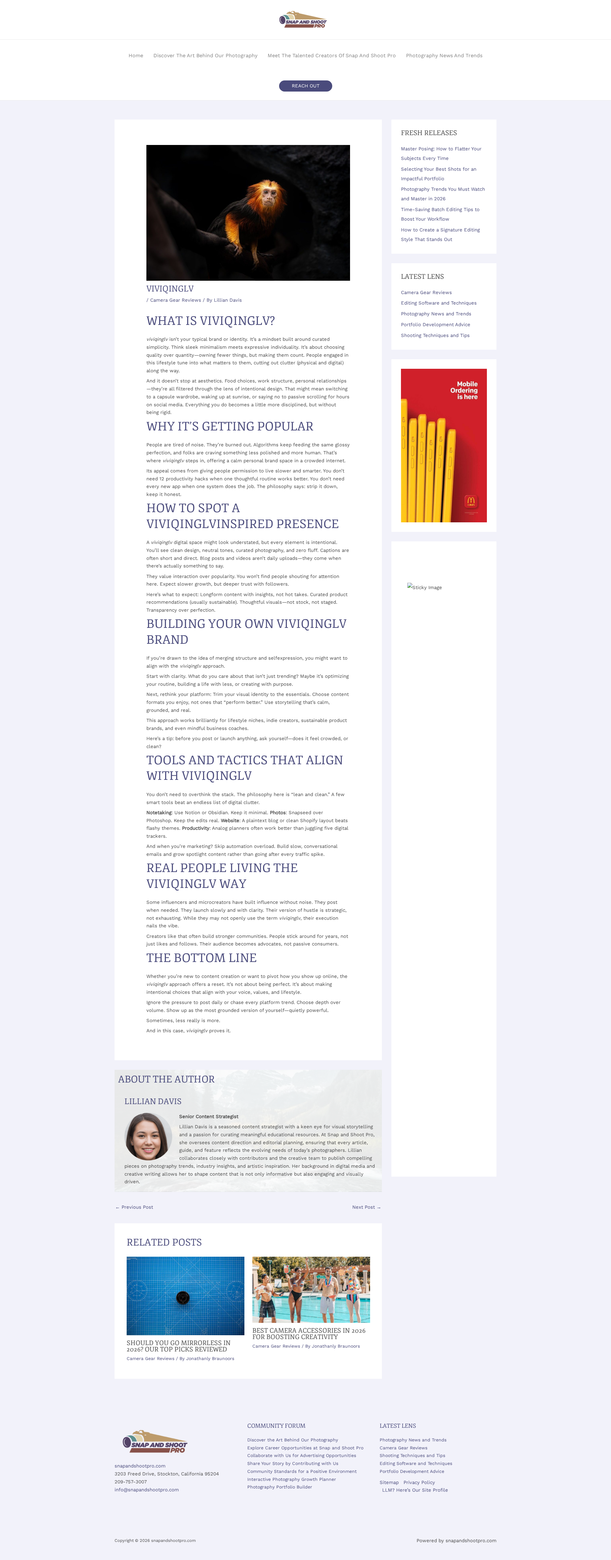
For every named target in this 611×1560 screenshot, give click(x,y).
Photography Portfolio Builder (279, 1486)
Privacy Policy (419, 1482)
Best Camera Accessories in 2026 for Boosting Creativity (309, 1334)
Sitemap (389, 1482)
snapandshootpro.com (140, 1466)
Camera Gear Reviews (175, 300)
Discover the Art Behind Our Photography (292, 1439)
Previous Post (134, 1207)
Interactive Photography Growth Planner (291, 1479)
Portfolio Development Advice (435, 324)
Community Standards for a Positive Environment (302, 1471)
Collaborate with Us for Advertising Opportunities (301, 1455)
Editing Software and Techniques (439, 303)
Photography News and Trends (436, 314)
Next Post (366, 1207)
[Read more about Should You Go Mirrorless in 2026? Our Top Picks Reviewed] (185, 1295)
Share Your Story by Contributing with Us (292, 1463)
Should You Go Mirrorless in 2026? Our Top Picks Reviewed (179, 1346)
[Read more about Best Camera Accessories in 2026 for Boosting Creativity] (311, 1289)
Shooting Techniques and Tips (435, 335)
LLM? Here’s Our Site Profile (415, 1490)
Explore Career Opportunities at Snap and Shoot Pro (305, 1447)
